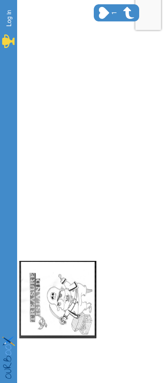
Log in (8, 18)
